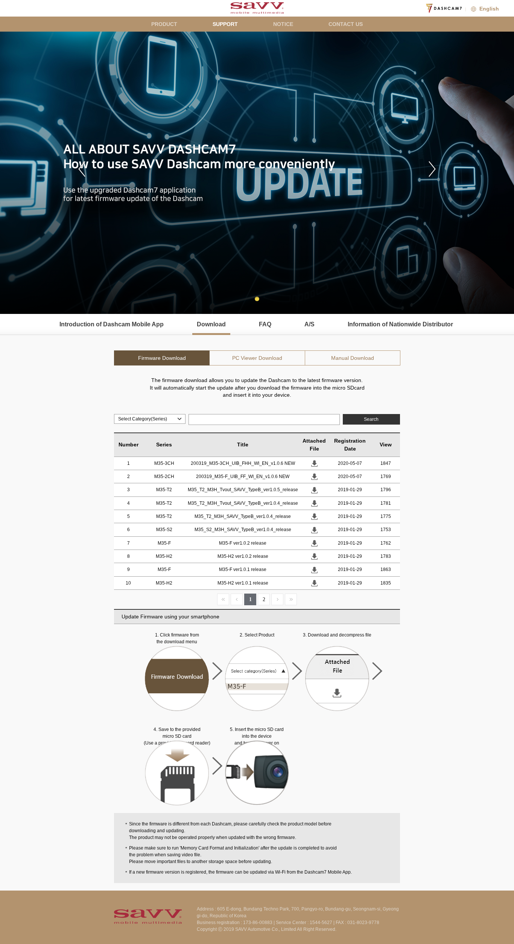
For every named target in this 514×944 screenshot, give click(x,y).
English (488, 9)
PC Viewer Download (257, 358)
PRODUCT (164, 24)
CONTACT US (345, 24)
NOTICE (283, 24)
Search (371, 419)
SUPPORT (225, 24)
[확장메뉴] (506, 7)
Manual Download (352, 358)
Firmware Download (162, 358)
